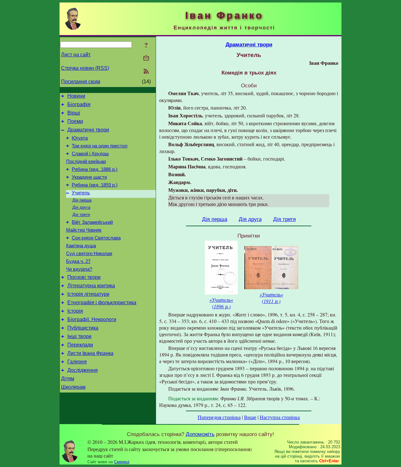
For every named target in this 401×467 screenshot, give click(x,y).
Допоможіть (200, 434)
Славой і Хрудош (90, 153)
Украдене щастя (89, 177)
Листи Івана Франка (90, 353)
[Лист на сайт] (146, 58)
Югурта (80, 138)
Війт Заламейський (92, 222)
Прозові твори (84, 277)
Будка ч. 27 (78, 261)
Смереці (121, 461)
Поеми (75, 121)
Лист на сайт (76, 54)
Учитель (81, 192)
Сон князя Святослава (96, 237)
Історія (75, 311)
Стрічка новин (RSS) (85, 68)
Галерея (77, 361)
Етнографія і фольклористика (101, 302)
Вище (250, 417)
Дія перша (81, 200)
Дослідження (82, 370)
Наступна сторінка (280, 417)
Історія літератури (88, 294)
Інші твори (79, 336)
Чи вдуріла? (79, 269)
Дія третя (81, 214)
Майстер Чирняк (84, 230)
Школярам (73, 387)
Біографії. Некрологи (91, 319)
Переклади (80, 344)
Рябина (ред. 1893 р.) (94, 184)
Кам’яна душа (81, 245)
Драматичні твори (88, 129)
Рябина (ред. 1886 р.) (94, 169)
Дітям (67, 378)
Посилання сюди (80, 81)
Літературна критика (91, 285)
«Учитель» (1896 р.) (221, 303)
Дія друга (81, 207)
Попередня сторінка (219, 417)
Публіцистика (82, 328)
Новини (76, 96)
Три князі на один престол (100, 145)
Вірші (73, 112)
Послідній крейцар (86, 161)
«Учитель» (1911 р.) (271, 297)
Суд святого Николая (89, 253)
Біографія (79, 104)
